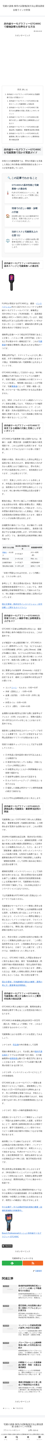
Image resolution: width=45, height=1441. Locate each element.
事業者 (14, 386)
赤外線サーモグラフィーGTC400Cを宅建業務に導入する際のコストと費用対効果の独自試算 (24, 136)
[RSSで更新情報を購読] (33, 1263)
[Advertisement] (22, 59)
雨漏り (4, 552)
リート (14, 688)
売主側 (16, 1045)
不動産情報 (8, 1246)
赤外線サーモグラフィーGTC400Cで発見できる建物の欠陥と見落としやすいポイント (24, 111)
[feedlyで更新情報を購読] (12, 1263)
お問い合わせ (33, 1430)
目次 (19, 89)
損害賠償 (13, 1058)
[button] (40, 742)
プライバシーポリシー (11, 1430)
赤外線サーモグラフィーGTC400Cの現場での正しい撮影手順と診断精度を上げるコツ (24, 120)
